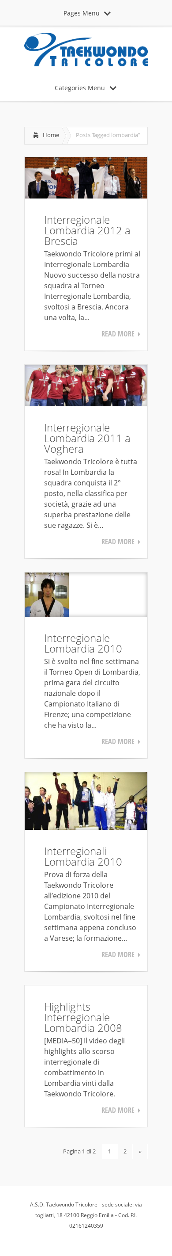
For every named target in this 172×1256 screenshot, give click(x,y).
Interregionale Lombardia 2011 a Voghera (87, 438)
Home (51, 135)
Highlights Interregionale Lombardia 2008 (83, 1017)
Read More (118, 333)
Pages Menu (82, 13)
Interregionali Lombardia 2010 (83, 856)
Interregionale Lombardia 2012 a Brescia (87, 230)
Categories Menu (80, 88)
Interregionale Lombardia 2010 (83, 643)
